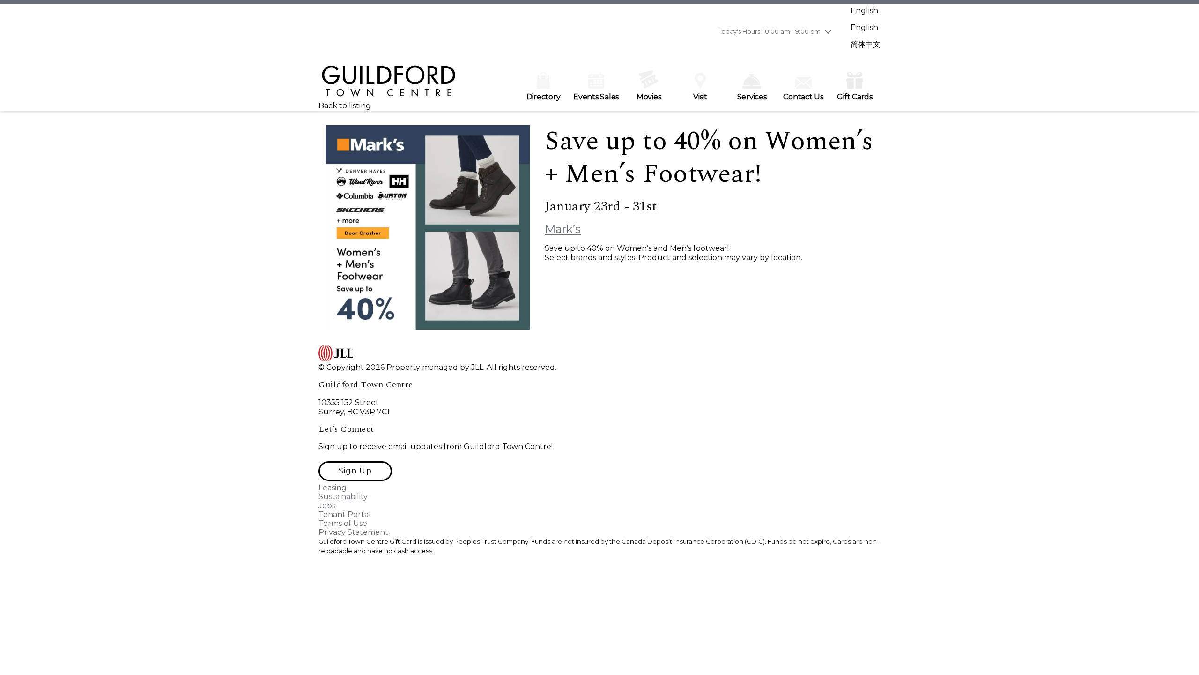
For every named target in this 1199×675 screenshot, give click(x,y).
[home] (388, 85)
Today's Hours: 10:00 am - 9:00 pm (769, 31)
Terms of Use (342, 523)
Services (752, 96)
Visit (700, 96)
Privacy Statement (353, 532)
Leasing (332, 487)
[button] (355, 471)
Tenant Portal (344, 514)
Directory (543, 96)
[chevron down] (828, 31)
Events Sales (596, 96)
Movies (649, 96)
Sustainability (343, 496)
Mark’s (563, 229)
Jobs (326, 505)
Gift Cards (855, 96)
